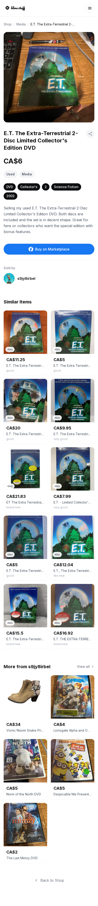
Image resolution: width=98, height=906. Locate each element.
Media (21, 24)
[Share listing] (90, 134)
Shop (8, 24)
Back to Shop (52, 880)
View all (83, 666)
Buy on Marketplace (52, 249)
